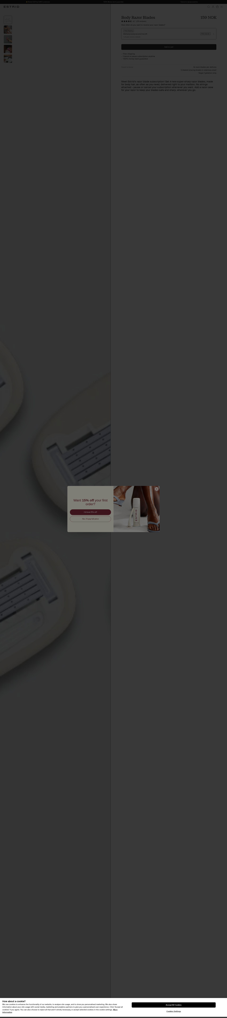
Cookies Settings (173, 1011)
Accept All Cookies (174, 1005)
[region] (113, 1007)
